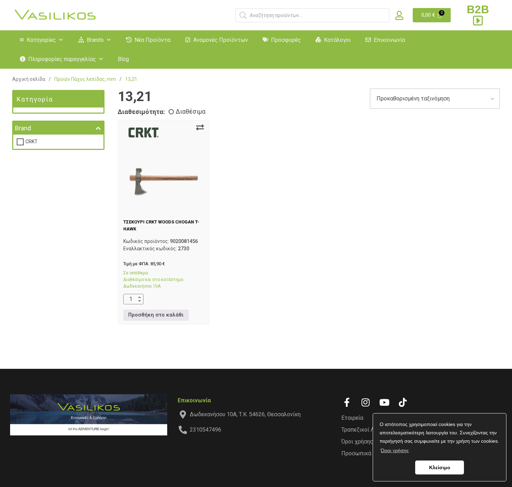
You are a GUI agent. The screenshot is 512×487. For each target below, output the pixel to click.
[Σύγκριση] (200, 127)
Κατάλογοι (337, 40)
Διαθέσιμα (190, 111)
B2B (478, 9)
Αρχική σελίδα (28, 79)
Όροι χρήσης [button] (395, 450)
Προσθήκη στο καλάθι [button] (156, 315)
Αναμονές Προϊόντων (220, 40)
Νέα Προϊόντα (152, 40)
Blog (123, 59)
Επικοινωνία (389, 40)
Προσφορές (286, 40)
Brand (23, 128)
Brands (95, 40)
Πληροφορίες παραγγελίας (62, 59)
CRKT (31, 141)
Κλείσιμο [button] (439, 467)
